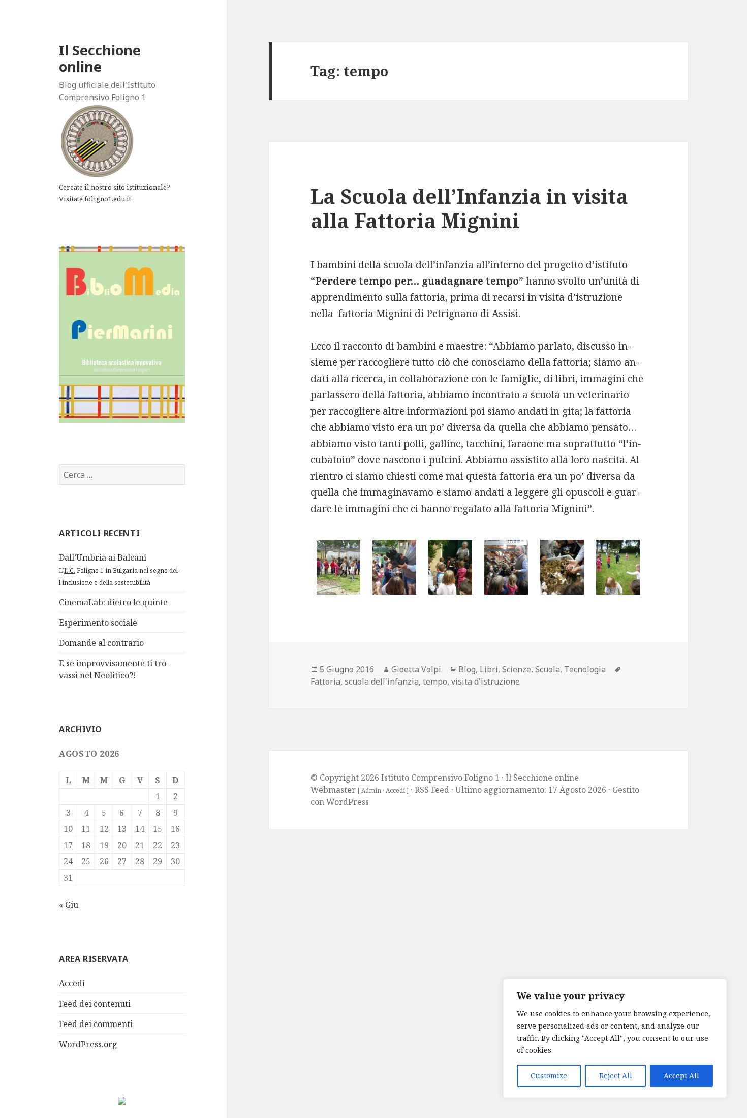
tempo (435, 681)
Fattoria (325, 681)
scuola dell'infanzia (382, 681)
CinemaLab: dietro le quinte (113, 602)
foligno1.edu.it (107, 198)
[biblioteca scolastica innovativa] (122, 333)
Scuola (547, 669)
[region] (615, 1038)
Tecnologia (585, 669)
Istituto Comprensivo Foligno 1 (440, 777)
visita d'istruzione (485, 681)
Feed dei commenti (96, 1024)
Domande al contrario (101, 642)
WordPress (347, 802)
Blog (467, 669)
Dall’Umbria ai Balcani (119, 569)
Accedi (72, 983)
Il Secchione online (100, 58)
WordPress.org (88, 1044)
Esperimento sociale (98, 622)
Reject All (615, 1075)
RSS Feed (432, 789)
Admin (371, 790)
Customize (549, 1075)
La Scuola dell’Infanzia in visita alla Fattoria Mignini (469, 208)
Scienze (516, 669)
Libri (489, 669)
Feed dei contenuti (95, 1003)
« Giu (68, 904)
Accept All (681, 1075)
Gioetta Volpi (416, 669)
